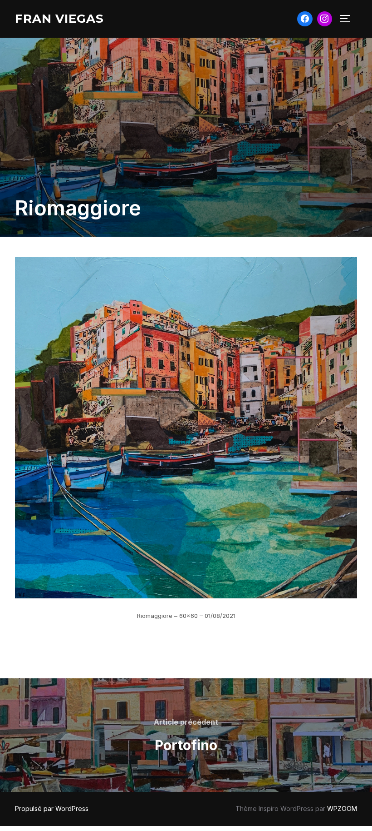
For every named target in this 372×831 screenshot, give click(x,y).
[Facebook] (305, 19)
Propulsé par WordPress (51, 808)
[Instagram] (325, 19)
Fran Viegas (59, 18)
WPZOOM (342, 808)
